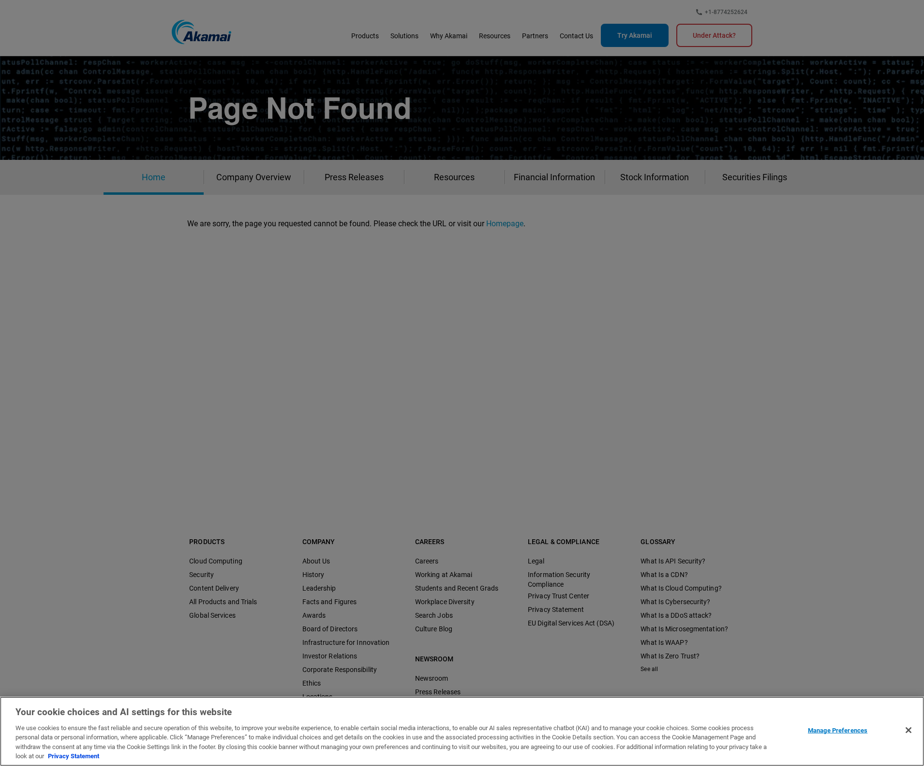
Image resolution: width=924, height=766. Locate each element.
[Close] (908, 730)
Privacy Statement (73, 756)
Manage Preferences (837, 730)
